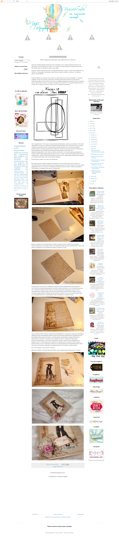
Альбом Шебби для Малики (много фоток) (97, 168)
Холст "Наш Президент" (100, 250)
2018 (91, 121)
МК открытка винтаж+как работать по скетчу (97, 164)
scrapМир (16, 185)
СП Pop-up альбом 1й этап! (100, 323)
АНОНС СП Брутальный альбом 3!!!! (100, 222)
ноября (93, 137)
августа (93, 144)
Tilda (15, 174)
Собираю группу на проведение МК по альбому (96, 172)
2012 (91, 183)
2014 (91, 130)
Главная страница (57, 514)
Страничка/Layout (18, 171)
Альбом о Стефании (100, 264)
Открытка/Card (23, 154)
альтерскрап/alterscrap (20, 161)
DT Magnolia (23, 188)
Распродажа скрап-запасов (97, 154)
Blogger (71, 532)
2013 (91, 132)
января (93, 181)
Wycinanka (17, 159)
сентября (93, 141)
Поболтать (16, 188)
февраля (93, 178)
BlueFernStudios (18, 187)
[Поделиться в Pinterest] (68, 464)
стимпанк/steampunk (19, 172)
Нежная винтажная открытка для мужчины (98, 160)
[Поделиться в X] (65, 464)
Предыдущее (81, 514)
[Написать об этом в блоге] (64, 464)
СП (27, 164)
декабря (93, 135)
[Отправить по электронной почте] (62, 464)
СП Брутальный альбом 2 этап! (100, 236)
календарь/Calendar (18, 183)
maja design (18, 164)
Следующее (34, 514)
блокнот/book (19, 150)
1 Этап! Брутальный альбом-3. (100, 279)
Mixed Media (21, 166)
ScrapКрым (17, 168)
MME (15, 190)
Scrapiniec (23, 185)
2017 (91, 123)
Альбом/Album (20, 146)
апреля (93, 148)
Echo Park (19, 175)
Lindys (23, 182)
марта (92, 176)
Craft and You (22, 177)
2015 (91, 128)
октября (93, 139)
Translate (25, 62)
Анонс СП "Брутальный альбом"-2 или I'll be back (100, 207)
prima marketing (23, 152)
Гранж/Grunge (17, 180)
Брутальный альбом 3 (19, 179)
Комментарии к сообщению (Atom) (62, 517)
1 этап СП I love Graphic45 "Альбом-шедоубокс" (100, 295)
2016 (91, 126)
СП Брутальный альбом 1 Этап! (100, 192)
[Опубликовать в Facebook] (67, 464)
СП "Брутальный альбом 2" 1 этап (100, 309)
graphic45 (21, 163)
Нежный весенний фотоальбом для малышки (98, 151)
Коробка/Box (17, 169)
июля (92, 146)
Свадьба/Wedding (24, 174)
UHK (25, 187)
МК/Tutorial (60, 466)
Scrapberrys (21, 156)
